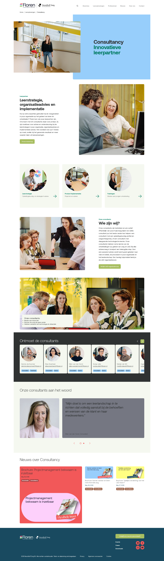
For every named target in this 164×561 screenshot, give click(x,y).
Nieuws (122, 6)
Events (118, 542)
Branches (86, 6)
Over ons (132, 6)
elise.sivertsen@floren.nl (53, 366)
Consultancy (34, 480)
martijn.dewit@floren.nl (125, 366)
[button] (138, 341)
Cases (118, 545)
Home (21, 12)
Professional (112, 6)
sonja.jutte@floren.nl (100, 366)
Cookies (108, 556)
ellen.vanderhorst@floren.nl (79, 366)
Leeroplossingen (98, 6)
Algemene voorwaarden (95, 556)
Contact (141, 6)
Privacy (82, 556)
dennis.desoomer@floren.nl (31, 366)
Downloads (25, 480)
